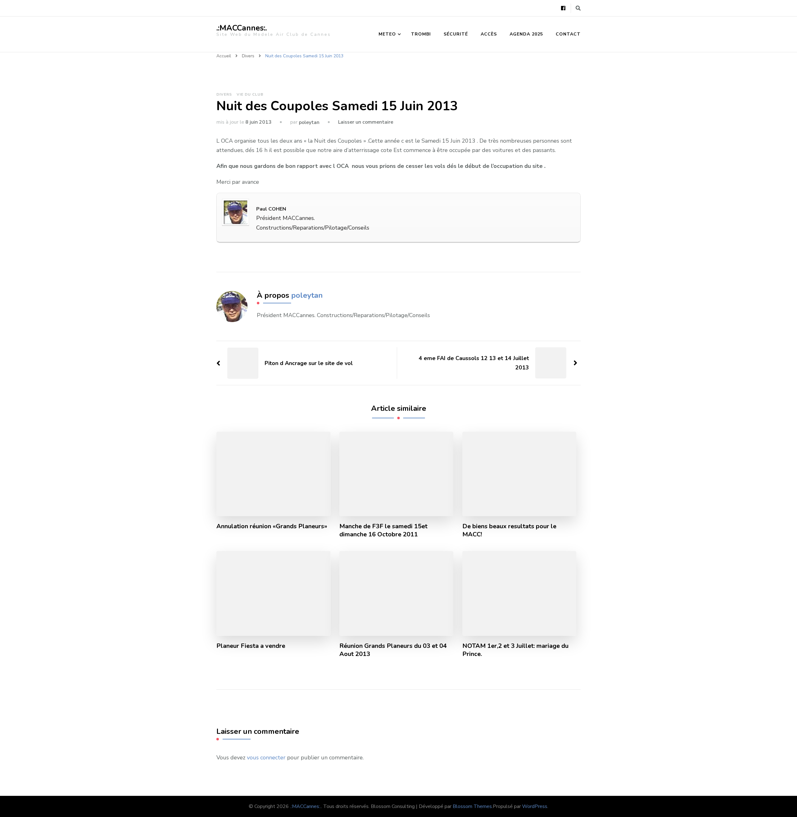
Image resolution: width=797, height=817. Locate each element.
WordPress (534, 806)
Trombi (421, 34)
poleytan (309, 122)
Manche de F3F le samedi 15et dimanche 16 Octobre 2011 (383, 530)
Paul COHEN (271, 209)
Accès (489, 34)
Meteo (387, 34)
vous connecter (266, 757)
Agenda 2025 (526, 34)
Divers (224, 94)
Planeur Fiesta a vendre (250, 646)
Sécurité (456, 34)
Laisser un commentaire (365, 122)
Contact (568, 34)
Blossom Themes (472, 806)
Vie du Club (250, 94)
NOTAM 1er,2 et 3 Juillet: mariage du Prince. (515, 650)
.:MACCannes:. (241, 28)
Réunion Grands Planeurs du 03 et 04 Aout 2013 (393, 650)
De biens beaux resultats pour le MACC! (509, 530)
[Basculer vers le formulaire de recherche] (578, 8)
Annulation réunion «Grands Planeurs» (271, 526)
